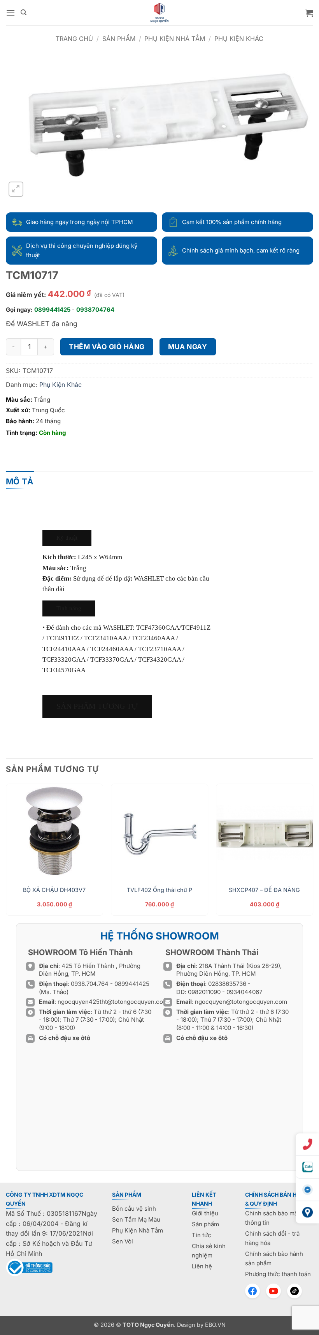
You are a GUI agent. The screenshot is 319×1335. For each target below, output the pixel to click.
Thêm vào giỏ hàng (107, 347)
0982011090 (204, 992)
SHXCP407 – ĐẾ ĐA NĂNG (264, 889)
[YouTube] (273, 1291)
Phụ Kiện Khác (238, 38)
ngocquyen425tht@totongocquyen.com (113, 1001)
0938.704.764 (90, 983)
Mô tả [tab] (20, 481)
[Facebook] (252, 1291)
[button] (10, 12)
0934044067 (244, 992)
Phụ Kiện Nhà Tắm (174, 38)
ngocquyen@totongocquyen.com (241, 1001)
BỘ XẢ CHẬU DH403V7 (54, 889)
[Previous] (6, 852)
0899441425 (52, 309)
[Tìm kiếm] (23, 12)
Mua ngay (187, 347)
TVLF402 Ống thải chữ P (159, 889)
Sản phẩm (118, 38)
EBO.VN (215, 1324)
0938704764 (95, 309)
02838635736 (228, 983)
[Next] (313, 852)
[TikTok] (294, 1291)
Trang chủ (74, 38)
